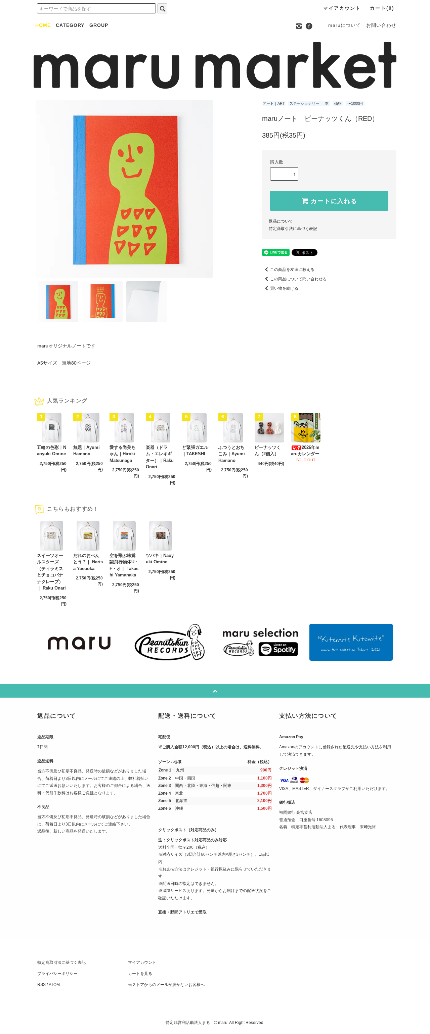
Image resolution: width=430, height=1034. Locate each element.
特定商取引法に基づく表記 (293, 228)
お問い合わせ (381, 25)
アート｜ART (274, 103)
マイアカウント (142, 962)
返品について (281, 221)
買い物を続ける (284, 288)
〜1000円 (355, 103)
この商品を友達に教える (292, 269)
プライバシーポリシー (57, 973)
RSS (41, 984)
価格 (338, 103)
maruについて (344, 25)
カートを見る (140, 973)
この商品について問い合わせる (298, 279)
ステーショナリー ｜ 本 (309, 103)
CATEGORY (70, 25)
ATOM (54, 984)
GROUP (98, 25)
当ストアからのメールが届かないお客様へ (166, 984)
